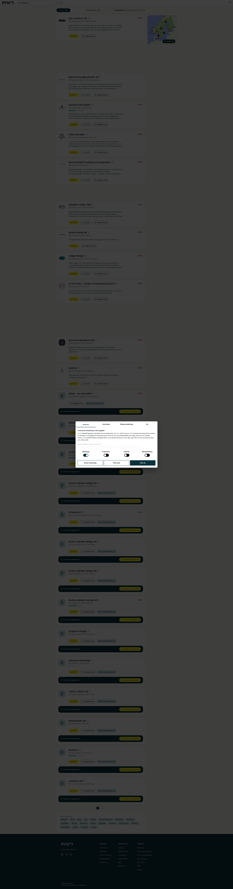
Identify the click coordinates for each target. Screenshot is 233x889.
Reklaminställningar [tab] (126, 424)
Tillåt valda (116, 463)
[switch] (106, 455)
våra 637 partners (88, 433)
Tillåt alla (143, 463)
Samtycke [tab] (86, 424)
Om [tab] (147, 424)
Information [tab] (106, 424)
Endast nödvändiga (90, 463)
